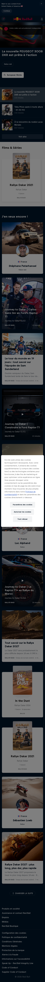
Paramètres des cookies (22, 505)
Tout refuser (23, 519)
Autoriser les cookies (22, 512)
